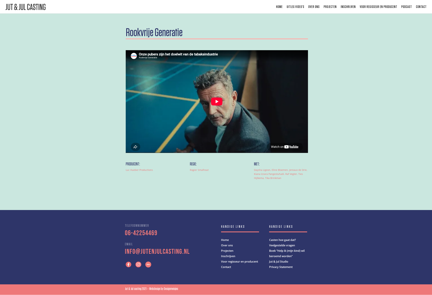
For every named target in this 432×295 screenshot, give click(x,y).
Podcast (406, 7)
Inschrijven (348, 7)
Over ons (314, 7)
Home (279, 7)
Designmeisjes (171, 289)
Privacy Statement (281, 267)
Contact (421, 7)
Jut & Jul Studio (278, 261)
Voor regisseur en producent (378, 7)
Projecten (330, 7)
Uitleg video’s (295, 7)
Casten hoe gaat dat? (282, 240)
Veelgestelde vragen (282, 245)
